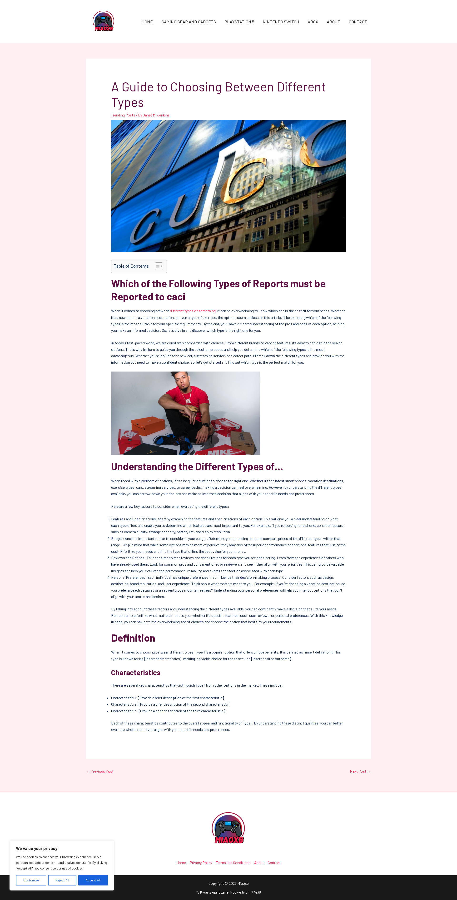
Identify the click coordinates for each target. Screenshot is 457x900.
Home (147, 21)
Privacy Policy (201, 862)
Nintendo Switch (281, 21)
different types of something (193, 310)
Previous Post (100, 771)
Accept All (93, 880)
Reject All (62, 880)
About (333, 21)
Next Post (360, 771)
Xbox (313, 21)
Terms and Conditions (233, 862)
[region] (62, 865)
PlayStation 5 (239, 21)
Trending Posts (123, 115)
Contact (358, 21)
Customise (31, 880)
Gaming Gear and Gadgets (188, 21)
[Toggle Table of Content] (156, 266)
